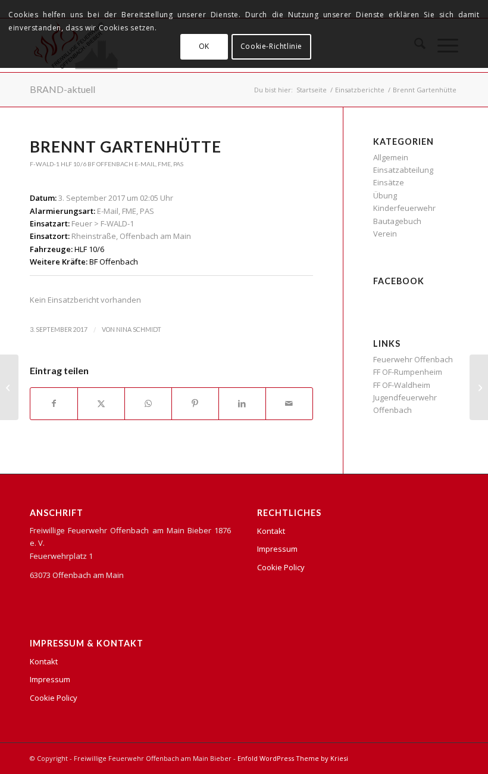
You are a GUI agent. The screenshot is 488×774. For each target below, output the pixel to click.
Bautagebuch (397, 221)
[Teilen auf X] (101, 403)
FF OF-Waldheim (401, 385)
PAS (178, 163)
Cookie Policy (53, 697)
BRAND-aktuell (62, 89)
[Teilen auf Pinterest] (195, 403)
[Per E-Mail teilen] (289, 403)
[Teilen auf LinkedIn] (242, 403)
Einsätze (388, 182)
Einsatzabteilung (403, 169)
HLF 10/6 (73, 163)
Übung (385, 195)
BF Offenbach (110, 163)
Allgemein (390, 157)
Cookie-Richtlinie (271, 46)
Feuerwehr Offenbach (413, 359)
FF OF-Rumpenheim (407, 371)
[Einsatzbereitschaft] (9, 387)
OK (204, 46)
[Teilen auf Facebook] (53, 403)
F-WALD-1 (45, 163)
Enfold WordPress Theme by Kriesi (292, 758)
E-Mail (144, 163)
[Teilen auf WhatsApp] (148, 403)
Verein (385, 233)
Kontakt (44, 661)
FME (164, 163)
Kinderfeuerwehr (404, 208)
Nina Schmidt (138, 329)
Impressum (50, 679)
